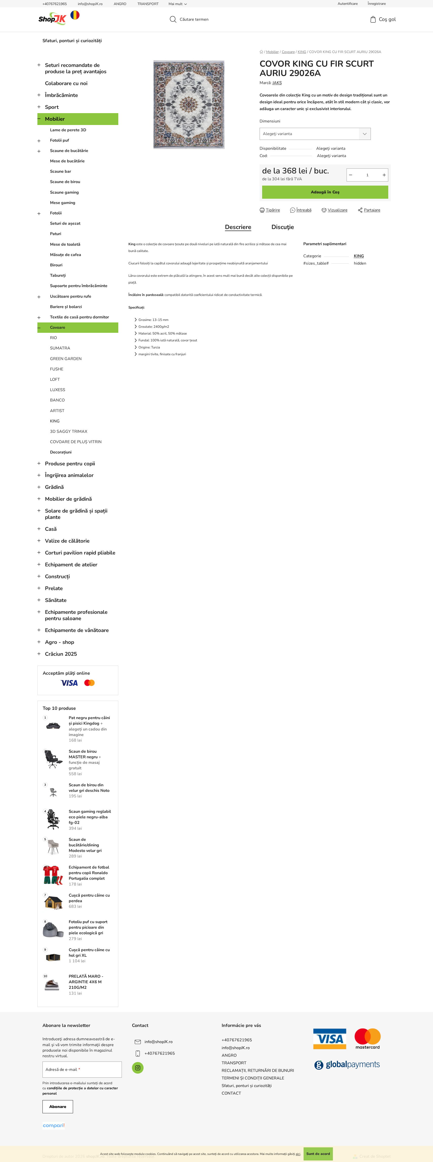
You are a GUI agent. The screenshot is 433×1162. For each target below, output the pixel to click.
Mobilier (55, 118)
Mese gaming (62, 203)
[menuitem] (72, 40)
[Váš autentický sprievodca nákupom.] (53, 1126)
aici (298, 1154)
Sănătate (55, 600)
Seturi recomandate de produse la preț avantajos (75, 68)
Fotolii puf (59, 140)
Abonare (57, 1106)
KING (55, 421)
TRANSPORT (148, 4)
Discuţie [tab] (282, 227)
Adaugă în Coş (325, 192)
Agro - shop (59, 642)
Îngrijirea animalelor (69, 475)
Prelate (54, 588)
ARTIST (57, 411)
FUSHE (56, 369)
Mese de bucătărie (67, 161)
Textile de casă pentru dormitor (79, 317)
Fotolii (56, 213)
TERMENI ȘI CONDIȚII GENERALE (253, 1078)
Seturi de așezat (65, 223)
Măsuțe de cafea (65, 255)
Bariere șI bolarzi (66, 307)
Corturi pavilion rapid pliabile (80, 552)
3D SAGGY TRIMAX (68, 431)
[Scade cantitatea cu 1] (350, 175)
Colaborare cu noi (66, 83)
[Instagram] (138, 1068)
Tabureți (58, 275)
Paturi (55, 234)
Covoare (57, 327)
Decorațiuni (61, 452)
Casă (51, 529)
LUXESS (57, 390)
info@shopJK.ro (90, 4)
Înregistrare (377, 3)
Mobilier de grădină (68, 498)
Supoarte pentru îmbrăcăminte (78, 286)
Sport (52, 107)
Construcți (57, 576)
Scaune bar (60, 171)
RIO (53, 338)
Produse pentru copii (70, 463)
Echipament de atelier (71, 564)
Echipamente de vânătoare (77, 630)
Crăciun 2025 (61, 654)
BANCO (57, 400)
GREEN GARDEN (66, 359)
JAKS (277, 83)
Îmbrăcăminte (61, 95)
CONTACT (231, 1093)
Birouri (56, 265)
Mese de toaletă (65, 244)
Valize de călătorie (67, 540)
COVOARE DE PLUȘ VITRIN (76, 442)
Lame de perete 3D (68, 130)
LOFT (55, 379)
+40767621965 (54, 4)
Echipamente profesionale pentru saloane (76, 615)
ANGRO (120, 4)
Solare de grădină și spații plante (76, 514)
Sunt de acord (318, 1153)
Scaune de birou (65, 182)
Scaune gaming (64, 192)
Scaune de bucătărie (69, 151)
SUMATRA (60, 348)
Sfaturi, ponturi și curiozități (247, 1086)
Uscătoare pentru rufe (70, 296)
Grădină (54, 487)
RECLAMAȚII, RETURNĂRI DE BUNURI (258, 1070)
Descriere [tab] (238, 227)
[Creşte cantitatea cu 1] (384, 175)
